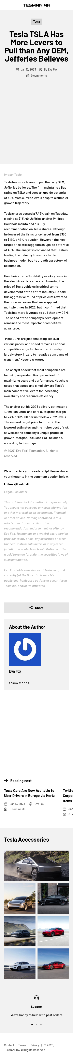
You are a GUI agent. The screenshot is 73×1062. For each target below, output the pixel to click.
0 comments (39, 75)
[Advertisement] (36, 125)
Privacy (35, 1045)
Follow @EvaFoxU (16, 484)
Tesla (36, 21)
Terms (22, 1045)
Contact (9, 1045)
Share (39, 608)
